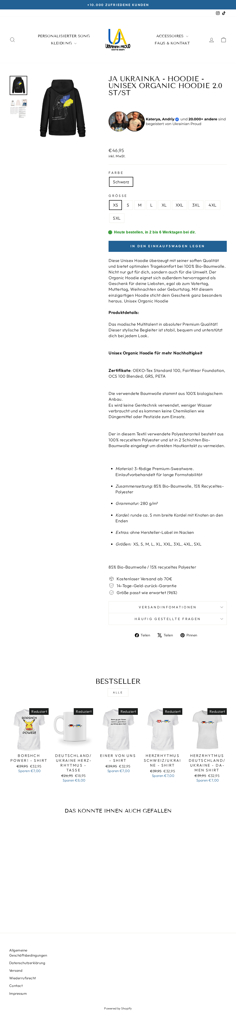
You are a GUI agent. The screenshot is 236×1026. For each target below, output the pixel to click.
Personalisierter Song (64, 36)
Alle (118, 692)
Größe (118, 196)
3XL (196, 205)
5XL (117, 218)
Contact (16, 985)
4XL (212, 205)
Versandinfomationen (168, 607)
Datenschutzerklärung (27, 963)
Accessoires (170, 36)
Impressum (18, 993)
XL (164, 205)
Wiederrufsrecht (22, 978)
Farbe (116, 173)
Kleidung (62, 43)
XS (115, 205)
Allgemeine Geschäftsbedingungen (28, 952)
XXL (179, 205)
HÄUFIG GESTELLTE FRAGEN (168, 619)
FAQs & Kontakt (172, 43)
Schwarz (121, 181)
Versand (15, 970)
